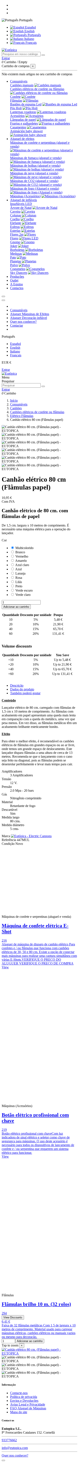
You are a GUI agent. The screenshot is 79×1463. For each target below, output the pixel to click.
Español (30, 27)
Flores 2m (16, 234)
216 (4, 940)
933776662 (9, 1440)
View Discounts (12, 1317)
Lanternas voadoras (23, 112)
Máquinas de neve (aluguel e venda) (34, 173)
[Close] (3, 300)
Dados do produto (22, 689)
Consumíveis (18, 310)
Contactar (16, 325)
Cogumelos (17, 269)
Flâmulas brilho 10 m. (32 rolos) (36, 1304)
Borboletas (17, 250)
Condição (8, 843)
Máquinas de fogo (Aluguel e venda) (34, 188)
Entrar (6, 369)
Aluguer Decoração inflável (28, 318)
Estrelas (15, 230)
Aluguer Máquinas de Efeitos (29, 314)
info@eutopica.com (15, 1448)
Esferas (15, 227)
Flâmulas (16, 100)
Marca (6, 836)
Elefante (15, 223)
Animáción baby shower (26, 131)
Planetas (15, 261)
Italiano (28, 39)
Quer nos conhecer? (23, 321)
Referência (9, 840)
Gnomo (15, 242)
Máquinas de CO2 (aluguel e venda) (34, 181)
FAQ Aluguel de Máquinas (28, 1408)
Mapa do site (18, 1412)
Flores (14, 238)
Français (31, 42)
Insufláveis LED (21, 204)
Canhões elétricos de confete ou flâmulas (37, 89)
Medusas (16, 253)
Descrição (16, 685)
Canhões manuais (21, 85)
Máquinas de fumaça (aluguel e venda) (36, 158)
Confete (15, 96)
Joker (13, 246)
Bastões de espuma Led (26, 104)
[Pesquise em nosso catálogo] (43, 55)
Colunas (15, 215)
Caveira (15, 211)
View (5, 967)
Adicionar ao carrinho (16, 606)
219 (4, 1129)
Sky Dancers (18, 273)
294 (4, 1313)
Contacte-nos (19, 1393)
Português (34, 35)
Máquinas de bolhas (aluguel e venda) (35, 165)
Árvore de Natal (21, 207)
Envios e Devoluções (24, 1400)
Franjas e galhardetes (24, 123)
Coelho (15, 219)
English (29, 31)
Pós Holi (16, 108)
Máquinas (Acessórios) (25, 196)
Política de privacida (23, 1397)
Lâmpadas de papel (23, 119)
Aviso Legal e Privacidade (27, 1404)
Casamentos (18, 127)
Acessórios (17, 116)
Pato (13, 257)
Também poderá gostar (25, 693)
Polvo (14, 265)
